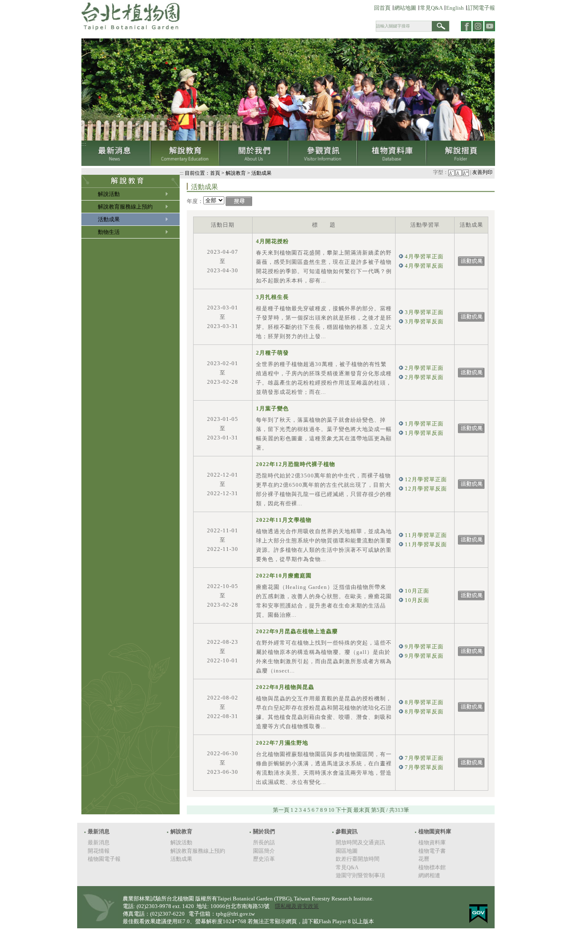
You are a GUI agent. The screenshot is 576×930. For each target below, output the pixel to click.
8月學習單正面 (424, 702)
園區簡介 (264, 851)
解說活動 (109, 194)
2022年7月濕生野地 (282, 743)
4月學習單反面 (424, 266)
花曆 (423, 859)
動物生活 (109, 232)
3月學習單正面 (424, 312)
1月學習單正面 (424, 423)
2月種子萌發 (272, 353)
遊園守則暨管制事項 (360, 875)
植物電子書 (432, 851)
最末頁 (361, 810)
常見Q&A (432, 8)
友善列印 (482, 172)
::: (83, 144)
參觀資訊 (323, 153)
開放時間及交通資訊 (360, 842)
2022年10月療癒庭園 (284, 575)
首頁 (215, 173)
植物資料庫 (391, 153)
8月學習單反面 (424, 711)
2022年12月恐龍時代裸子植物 (295, 464)
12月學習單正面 (426, 479)
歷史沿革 (264, 859)
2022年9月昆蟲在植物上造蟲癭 (297, 631)
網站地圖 (405, 8)
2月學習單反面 (424, 377)
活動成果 (109, 219)
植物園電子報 (104, 859)
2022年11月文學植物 (284, 520)
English (455, 8)
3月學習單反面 (424, 321)
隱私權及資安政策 (297, 906)
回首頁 (382, 8)
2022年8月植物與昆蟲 (285, 687)
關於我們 (253, 153)
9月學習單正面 (424, 646)
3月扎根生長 (272, 297)
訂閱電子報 (481, 8)
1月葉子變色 (272, 408)
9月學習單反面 (424, 656)
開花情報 (99, 851)
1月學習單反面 (424, 433)
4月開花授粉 (272, 241)
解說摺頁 (460, 153)
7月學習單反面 (424, 767)
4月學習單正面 (424, 256)
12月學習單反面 (426, 488)
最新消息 (116, 153)
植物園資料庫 (434, 831)
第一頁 (281, 810)
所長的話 (264, 842)
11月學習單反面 (426, 544)
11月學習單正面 (426, 535)
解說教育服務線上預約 (125, 206)
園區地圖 (347, 851)
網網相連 (429, 875)
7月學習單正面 (424, 758)
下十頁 (344, 810)
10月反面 (417, 600)
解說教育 (185, 153)
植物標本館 (432, 867)
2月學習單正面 (424, 368)
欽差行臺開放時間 (358, 859)
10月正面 (417, 591)
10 (331, 810)
